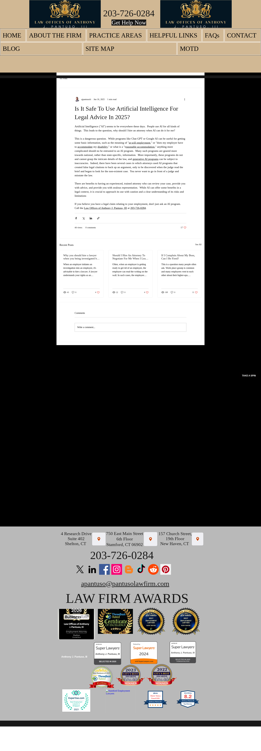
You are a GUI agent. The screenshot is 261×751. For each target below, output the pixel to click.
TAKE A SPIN (249, 375)
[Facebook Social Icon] (104, 569)
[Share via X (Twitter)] (83, 218)
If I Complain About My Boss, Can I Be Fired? (178, 257)
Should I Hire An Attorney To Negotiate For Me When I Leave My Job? (130, 257)
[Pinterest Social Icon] (165, 569)
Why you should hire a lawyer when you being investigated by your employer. (80, 257)
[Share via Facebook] (76, 218)
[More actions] (184, 99)
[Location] (99, 539)
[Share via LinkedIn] (90, 218)
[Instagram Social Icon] (116, 569)
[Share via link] (98, 218)
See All (198, 244)
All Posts (63, 78)
